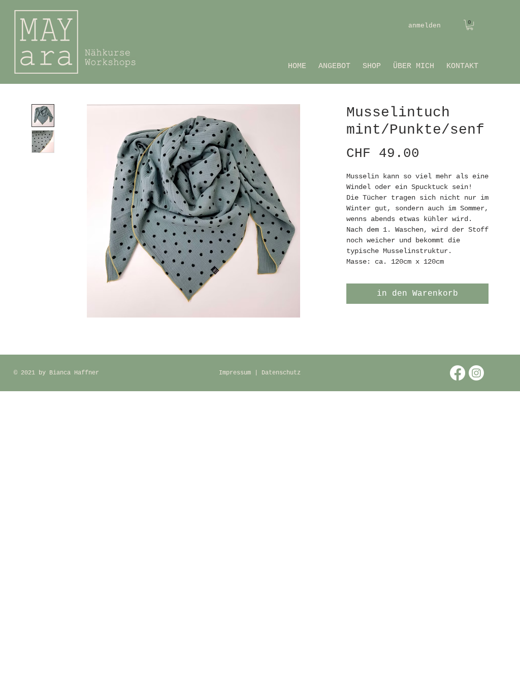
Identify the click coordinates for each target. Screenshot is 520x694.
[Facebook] (457, 373)
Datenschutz (281, 372)
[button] (470, 25)
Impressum (236, 372)
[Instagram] (476, 373)
